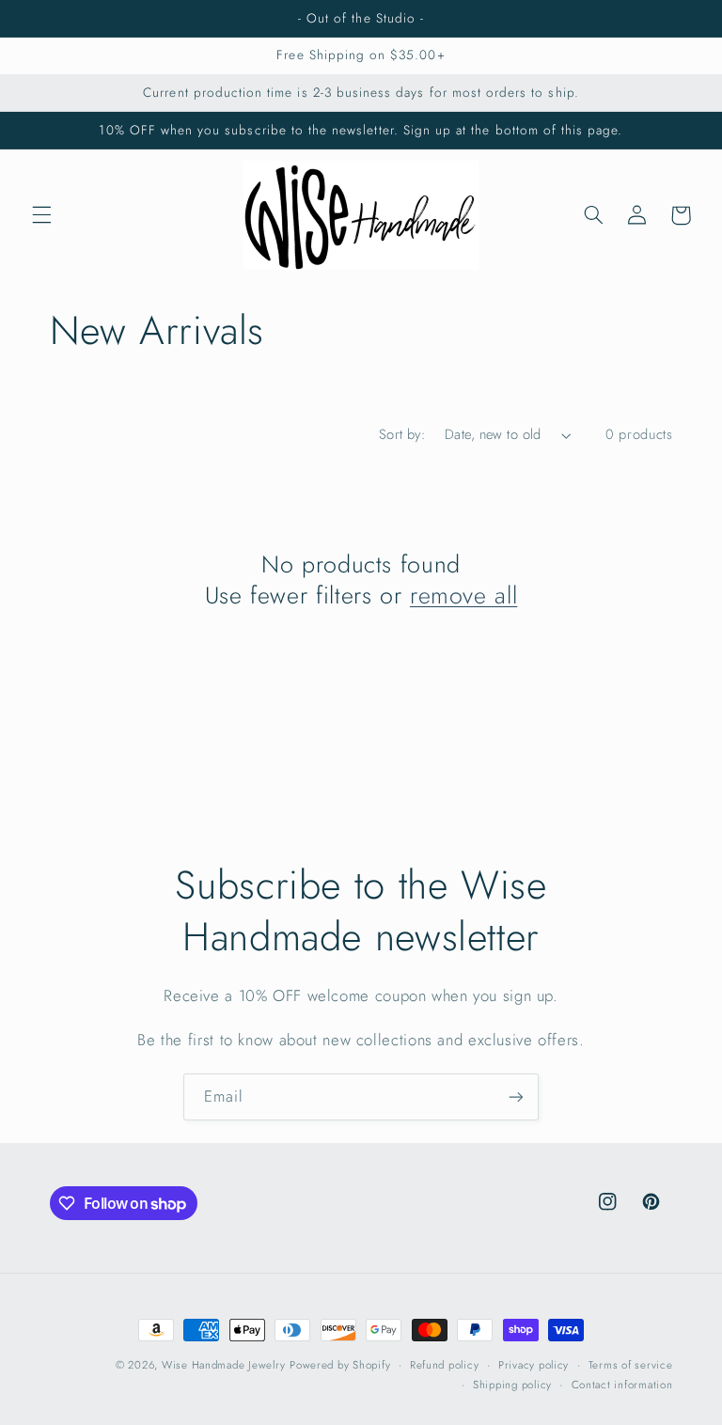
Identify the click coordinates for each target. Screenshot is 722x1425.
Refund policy (444, 1364)
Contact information (622, 1384)
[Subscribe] (516, 1096)
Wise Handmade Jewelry (223, 1364)
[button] (41, 215)
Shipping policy (512, 1384)
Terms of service (631, 1364)
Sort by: (402, 434)
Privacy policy (533, 1364)
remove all (463, 595)
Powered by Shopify (340, 1364)
